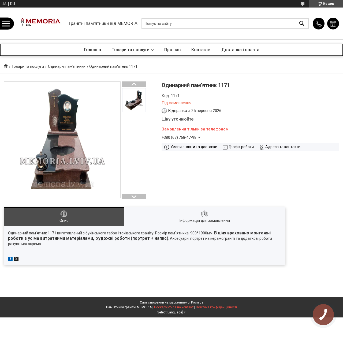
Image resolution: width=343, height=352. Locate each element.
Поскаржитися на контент (173, 307)
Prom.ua (197, 302)
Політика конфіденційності (216, 307)
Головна (92, 49)
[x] (16, 259)
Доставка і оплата (240, 49)
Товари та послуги (131, 49)
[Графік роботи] (333, 23)
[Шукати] (301, 23)
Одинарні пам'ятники (66, 66)
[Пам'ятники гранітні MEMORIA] (40, 23)
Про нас (172, 49)
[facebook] (10, 259)
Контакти (201, 49)
